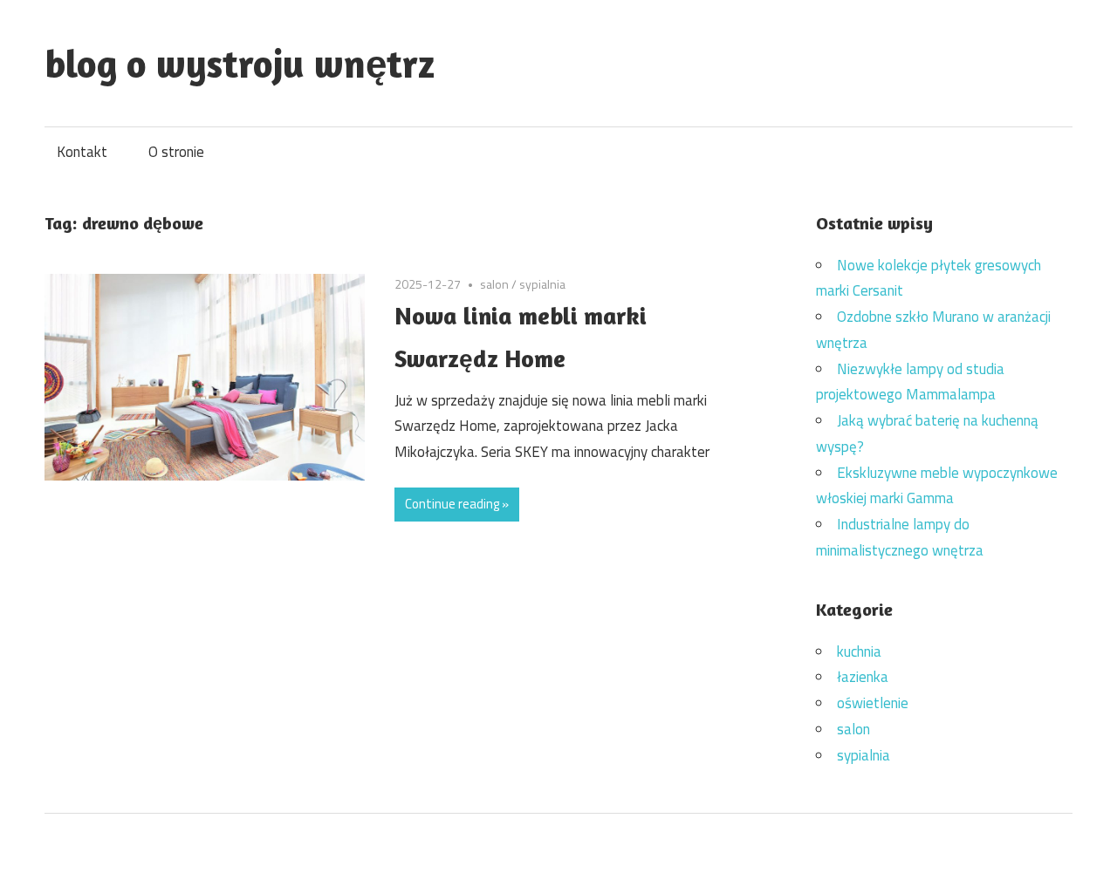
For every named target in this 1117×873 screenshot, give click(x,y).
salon (494, 284)
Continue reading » (457, 504)
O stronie (176, 151)
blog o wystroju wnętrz (240, 63)
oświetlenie (872, 703)
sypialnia (542, 284)
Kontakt (82, 151)
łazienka (862, 676)
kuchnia (859, 651)
